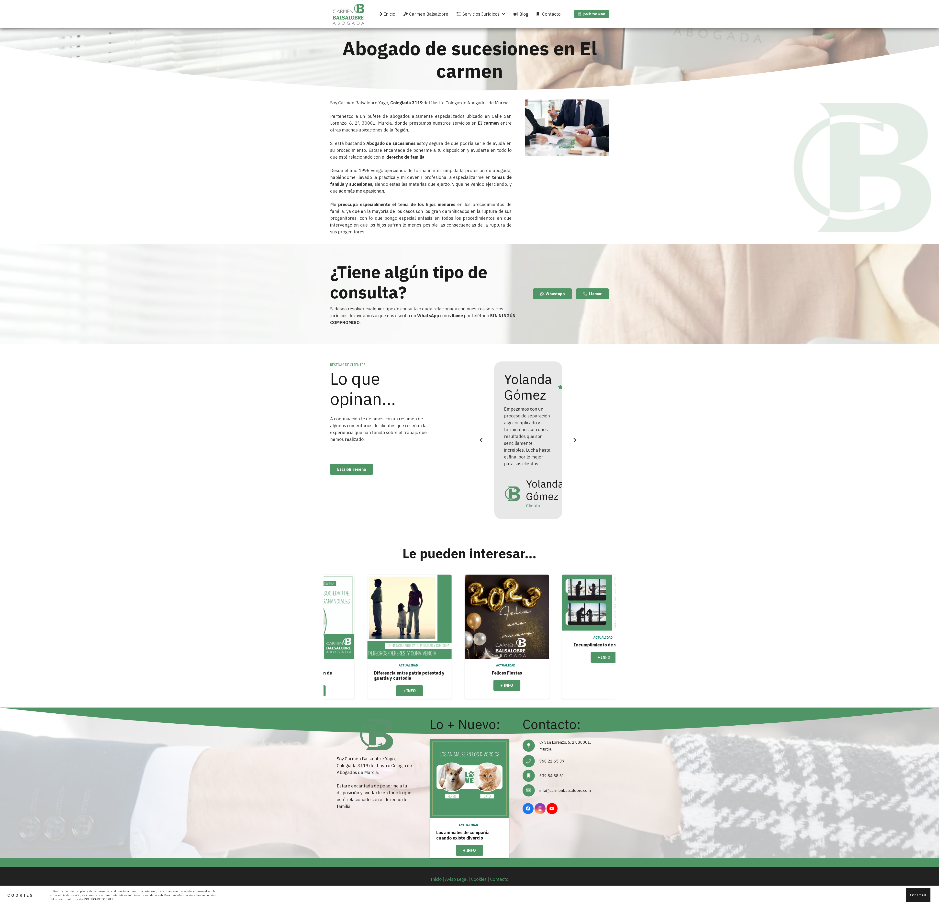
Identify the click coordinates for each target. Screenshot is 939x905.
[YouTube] (552, 808)
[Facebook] (528, 808)
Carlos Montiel (526, 387)
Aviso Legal (456, 879)
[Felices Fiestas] (327, 617)
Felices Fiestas (327, 673)
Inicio (436, 879)
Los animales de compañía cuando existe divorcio (463, 835)
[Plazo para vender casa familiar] (521, 603)
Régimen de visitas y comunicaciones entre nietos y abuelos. (614, 650)
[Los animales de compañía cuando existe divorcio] (469, 778)
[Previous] (481, 440)
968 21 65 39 (551, 761)
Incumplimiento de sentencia (424, 645)
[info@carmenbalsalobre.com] (531, 790)
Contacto (499, 879)
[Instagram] (540, 808)
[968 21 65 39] (531, 761)
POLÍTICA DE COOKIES (98, 899)
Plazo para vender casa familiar (521, 645)
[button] (503, 14)
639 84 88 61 (551, 775)
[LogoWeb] (348, 14)
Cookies (479, 879)
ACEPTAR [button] (918, 895)
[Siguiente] (574, 440)
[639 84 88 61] (531, 776)
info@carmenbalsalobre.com (565, 790)
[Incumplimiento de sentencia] (424, 603)
